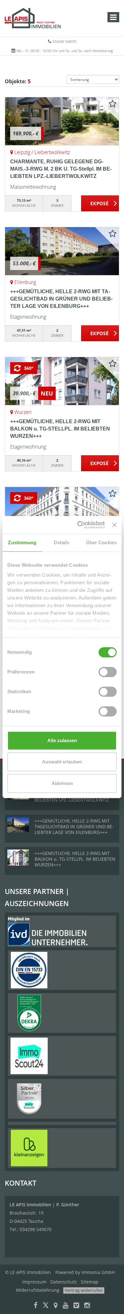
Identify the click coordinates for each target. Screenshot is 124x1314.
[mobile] (113, 17)
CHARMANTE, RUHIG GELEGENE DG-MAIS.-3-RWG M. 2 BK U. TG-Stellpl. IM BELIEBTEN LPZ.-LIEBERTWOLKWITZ (61, 169)
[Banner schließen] (114, 525)
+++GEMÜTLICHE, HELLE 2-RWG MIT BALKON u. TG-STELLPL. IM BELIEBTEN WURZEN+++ (60, 429)
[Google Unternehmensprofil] (56, 1306)
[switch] (108, 672)
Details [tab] (61, 542)
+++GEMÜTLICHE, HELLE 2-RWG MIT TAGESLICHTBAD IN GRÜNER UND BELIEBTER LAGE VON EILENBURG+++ (61, 299)
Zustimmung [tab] (22, 542)
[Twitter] (46, 1306)
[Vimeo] (76, 1306)
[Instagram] (87, 1306)
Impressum (34, 1282)
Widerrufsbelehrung (37, 1290)
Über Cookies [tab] (101, 542)
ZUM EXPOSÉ (100, 204)
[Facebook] (36, 1306)
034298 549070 (64, 41)
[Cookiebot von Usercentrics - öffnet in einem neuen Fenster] (79, 525)
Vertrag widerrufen (84, 1290)
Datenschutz (63, 1282)
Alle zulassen (62, 740)
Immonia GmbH (98, 1272)
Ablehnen (62, 783)
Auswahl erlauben (62, 761)
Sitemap (89, 1282)
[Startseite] (33, 18)
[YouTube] (65, 1306)
